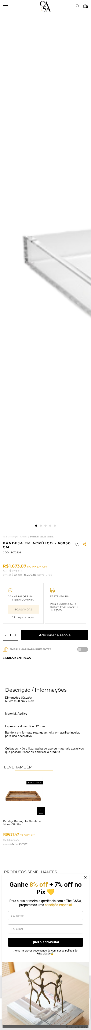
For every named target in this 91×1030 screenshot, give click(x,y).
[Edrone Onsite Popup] (45, 515)
